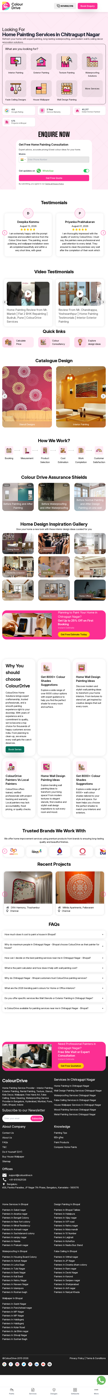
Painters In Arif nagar (64, 1288)
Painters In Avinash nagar (15, 1229)
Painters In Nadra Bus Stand (68, 1245)
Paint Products (61, 1142)
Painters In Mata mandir (66, 1229)
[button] (23, 159)
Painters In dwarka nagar (14, 1213)
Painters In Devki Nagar (66, 1272)
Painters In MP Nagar (13, 1311)
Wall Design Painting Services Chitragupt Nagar (78, 1090)
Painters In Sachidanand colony (18, 1233)
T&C (4, 1147)
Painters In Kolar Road (13, 1327)
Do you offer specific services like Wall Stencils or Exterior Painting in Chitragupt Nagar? (48, 998)
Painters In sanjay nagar (14, 1237)
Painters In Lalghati (63, 1237)
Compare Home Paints (65, 1147)
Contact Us (8, 1132)
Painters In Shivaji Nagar (14, 1335)
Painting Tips (60, 1132)
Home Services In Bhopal (15, 1204)
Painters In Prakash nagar (15, 1245)
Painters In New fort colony (16, 1221)
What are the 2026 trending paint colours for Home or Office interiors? (39, 988)
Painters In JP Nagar (64, 1260)
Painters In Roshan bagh (14, 1292)
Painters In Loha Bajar (13, 1264)
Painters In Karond (63, 1276)
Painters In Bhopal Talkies (67, 1209)
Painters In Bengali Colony (15, 1217)
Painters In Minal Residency (16, 1225)
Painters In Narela (11, 1241)
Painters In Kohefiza (64, 1241)
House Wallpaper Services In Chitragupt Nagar (77, 1104)
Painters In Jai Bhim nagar (15, 1331)
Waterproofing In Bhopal (14, 1251)
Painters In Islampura (12, 1288)
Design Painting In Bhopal (67, 1204)
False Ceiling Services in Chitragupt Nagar (75, 1100)
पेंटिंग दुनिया (58, 1137)
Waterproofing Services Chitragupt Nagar (75, 1095)
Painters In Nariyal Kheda (67, 1292)
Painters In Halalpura (64, 1213)
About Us (7, 1137)
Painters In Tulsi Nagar (13, 1268)
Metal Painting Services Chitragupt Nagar (74, 1114)
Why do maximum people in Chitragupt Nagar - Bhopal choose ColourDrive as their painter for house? (51, 946)
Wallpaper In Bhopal (12, 1298)
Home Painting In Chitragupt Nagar (71, 1085)
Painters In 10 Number (65, 1233)
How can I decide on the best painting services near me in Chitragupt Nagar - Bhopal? (47, 957)
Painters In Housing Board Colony (19, 1256)
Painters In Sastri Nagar (14, 1303)
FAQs (5, 1142)
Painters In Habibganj (13, 1319)
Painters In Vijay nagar (65, 1217)
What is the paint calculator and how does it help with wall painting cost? (40, 968)
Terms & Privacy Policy (54, 184)
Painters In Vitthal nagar (66, 1256)
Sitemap (6, 1161)
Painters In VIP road (64, 1221)
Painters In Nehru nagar (66, 1225)
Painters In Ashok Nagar (14, 1260)
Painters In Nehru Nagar (14, 1280)
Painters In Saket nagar (14, 1209)
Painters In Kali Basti (12, 1276)
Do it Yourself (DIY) (12, 1151)
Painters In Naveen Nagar (15, 1284)
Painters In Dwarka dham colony (70, 1264)
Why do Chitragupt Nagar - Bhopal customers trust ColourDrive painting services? (45, 978)
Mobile (22, 154)
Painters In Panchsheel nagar (17, 1307)
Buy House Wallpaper (13, 1156)
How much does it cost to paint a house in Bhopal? (30, 934)
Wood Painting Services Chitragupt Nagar (75, 1109)
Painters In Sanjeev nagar (67, 1280)
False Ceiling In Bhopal (65, 1251)
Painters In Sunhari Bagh (14, 1339)
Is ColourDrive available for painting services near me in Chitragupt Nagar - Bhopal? (46, 1008)
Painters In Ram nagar (65, 1268)
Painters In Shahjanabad (66, 1284)
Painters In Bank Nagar (14, 1272)
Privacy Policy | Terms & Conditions (88, 1358)
